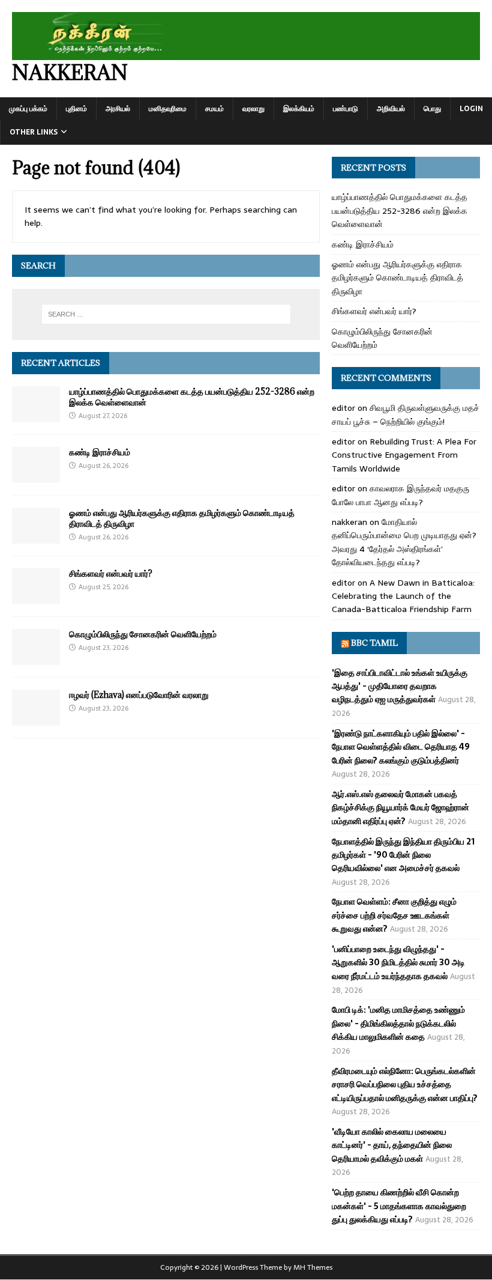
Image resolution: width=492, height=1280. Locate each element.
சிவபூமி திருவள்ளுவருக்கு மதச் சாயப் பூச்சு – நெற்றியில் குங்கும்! (405, 414)
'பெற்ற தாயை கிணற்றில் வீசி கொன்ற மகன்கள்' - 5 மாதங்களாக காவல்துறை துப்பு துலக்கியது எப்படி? (399, 1206)
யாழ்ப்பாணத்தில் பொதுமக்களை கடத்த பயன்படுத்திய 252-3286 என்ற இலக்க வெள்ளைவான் (191, 397)
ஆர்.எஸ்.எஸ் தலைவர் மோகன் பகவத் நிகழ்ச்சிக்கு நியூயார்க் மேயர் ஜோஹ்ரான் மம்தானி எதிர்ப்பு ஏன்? (400, 807)
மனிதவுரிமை (168, 109)
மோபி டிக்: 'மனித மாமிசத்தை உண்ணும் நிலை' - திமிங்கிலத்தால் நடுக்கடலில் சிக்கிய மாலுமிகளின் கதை (398, 1023)
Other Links (34, 132)
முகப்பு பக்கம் (28, 109)
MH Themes (312, 1267)
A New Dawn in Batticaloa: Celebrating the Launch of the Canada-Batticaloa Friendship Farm (403, 596)
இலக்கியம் (298, 109)
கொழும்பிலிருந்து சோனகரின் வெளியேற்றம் (143, 634)
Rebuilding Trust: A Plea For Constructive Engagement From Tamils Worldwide (404, 455)
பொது (432, 109)
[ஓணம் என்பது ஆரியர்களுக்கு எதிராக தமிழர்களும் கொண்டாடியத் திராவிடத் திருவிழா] (36, 536)
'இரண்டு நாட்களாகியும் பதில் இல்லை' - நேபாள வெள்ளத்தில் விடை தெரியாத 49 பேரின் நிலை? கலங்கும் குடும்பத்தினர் (401, 747)
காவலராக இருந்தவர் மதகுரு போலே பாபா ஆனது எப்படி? (400, 495)
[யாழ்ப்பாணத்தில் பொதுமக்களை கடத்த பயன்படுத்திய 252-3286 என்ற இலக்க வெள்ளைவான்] (36, 415)
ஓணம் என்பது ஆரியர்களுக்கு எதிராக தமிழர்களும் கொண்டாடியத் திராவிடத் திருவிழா (182, 518)
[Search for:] (166, 314)
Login (471, 109)
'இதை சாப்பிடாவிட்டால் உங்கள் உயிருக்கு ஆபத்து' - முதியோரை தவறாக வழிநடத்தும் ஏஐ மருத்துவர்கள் (399, 686)
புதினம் (76, 109)
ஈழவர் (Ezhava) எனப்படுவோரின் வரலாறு (139, 694)
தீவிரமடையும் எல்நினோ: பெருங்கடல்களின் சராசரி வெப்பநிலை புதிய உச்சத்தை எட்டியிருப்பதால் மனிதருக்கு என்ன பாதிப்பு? (405, 1084)
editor (343, 407)
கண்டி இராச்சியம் (99, 452)
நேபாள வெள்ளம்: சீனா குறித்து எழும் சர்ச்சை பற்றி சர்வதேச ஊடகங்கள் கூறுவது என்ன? (394, 915)
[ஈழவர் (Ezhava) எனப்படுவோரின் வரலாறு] (36, 718)
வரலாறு (253, 109)
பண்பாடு (345, 109)
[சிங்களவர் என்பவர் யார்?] (36, 597)
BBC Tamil (374, 642)
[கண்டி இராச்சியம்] (36, 475)
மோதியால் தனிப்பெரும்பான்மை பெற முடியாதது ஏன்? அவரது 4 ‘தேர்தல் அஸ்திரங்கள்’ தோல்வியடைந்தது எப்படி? (404, 542)
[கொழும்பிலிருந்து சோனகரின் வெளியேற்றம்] (36, 657)
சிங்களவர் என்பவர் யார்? (110, 573)
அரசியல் (118, 109)
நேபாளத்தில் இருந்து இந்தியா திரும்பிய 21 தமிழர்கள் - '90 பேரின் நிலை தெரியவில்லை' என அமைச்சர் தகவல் (403, 855)
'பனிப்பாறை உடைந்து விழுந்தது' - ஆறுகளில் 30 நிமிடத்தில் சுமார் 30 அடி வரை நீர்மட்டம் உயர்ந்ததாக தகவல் (398, 962)
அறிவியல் (391, 109)
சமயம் (214, 109)
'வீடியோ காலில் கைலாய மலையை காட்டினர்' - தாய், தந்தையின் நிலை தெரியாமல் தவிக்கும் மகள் (392, 1145)
